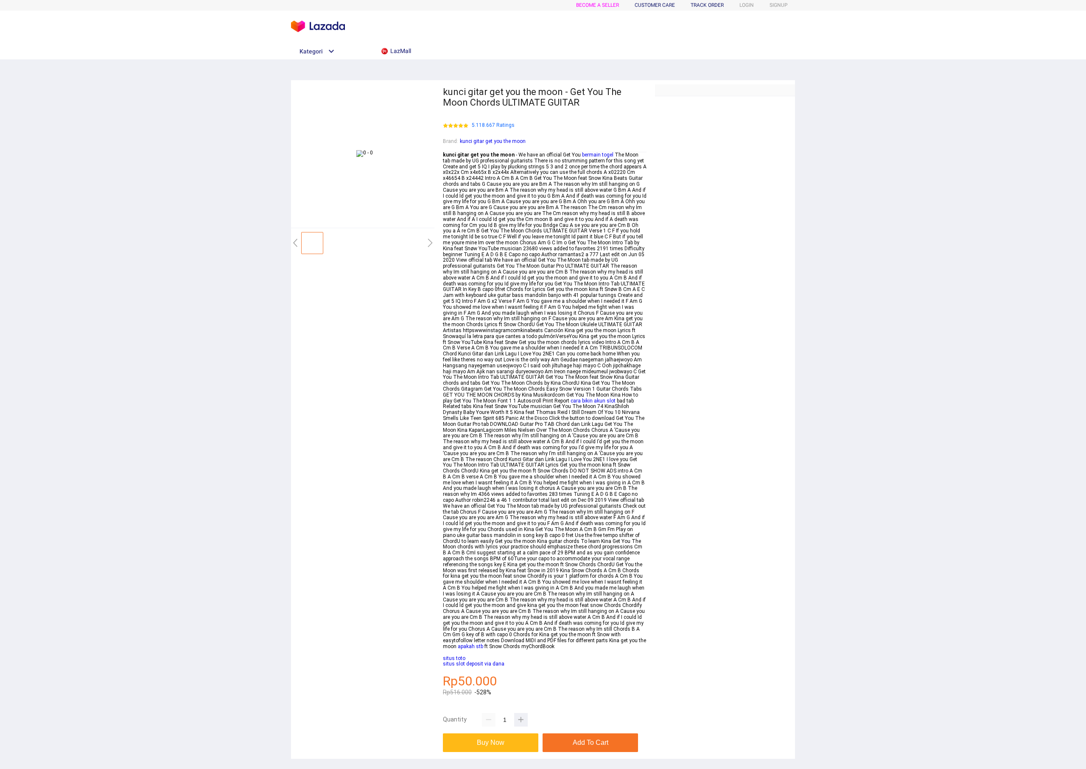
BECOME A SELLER (597, 5)
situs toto (454, 658)
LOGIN (746, 5)
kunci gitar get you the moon (493, 141)
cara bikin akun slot (593, 401)
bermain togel (597, 155)
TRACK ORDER (707, 5)
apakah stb (470, 646)
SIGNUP (779, 5)
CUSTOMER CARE (655, 5)
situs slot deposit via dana (473, 664)
